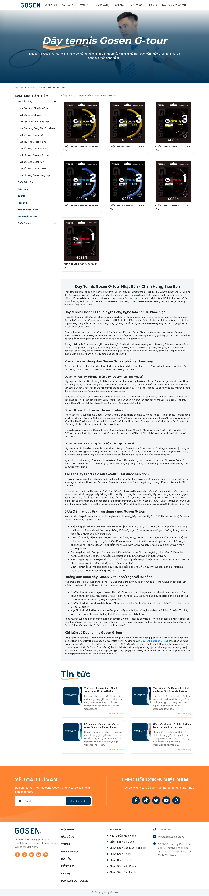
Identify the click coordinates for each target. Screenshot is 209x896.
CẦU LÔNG (68, 5)
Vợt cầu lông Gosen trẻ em (33, 168)
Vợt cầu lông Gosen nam (32, 162)
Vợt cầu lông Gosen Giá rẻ (33, 141)
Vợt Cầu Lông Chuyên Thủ (33, 115)
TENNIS (85, 5)
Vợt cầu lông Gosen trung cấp (35, 175)
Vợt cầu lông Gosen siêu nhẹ (34, 155)
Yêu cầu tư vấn (78, 801)
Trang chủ (19, 87)
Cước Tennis (32, 87)
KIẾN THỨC (137, 5)
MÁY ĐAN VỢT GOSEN (174, 5)
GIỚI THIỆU (51, 5)
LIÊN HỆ (153, 5)
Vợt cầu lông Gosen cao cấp (34, 148)
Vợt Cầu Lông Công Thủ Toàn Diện (37, 128)
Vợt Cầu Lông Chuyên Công (34, 108)
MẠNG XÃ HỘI (102, 5)
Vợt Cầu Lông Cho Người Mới (34, 121)
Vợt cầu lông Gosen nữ (31, 135)
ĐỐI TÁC (120, 5)
